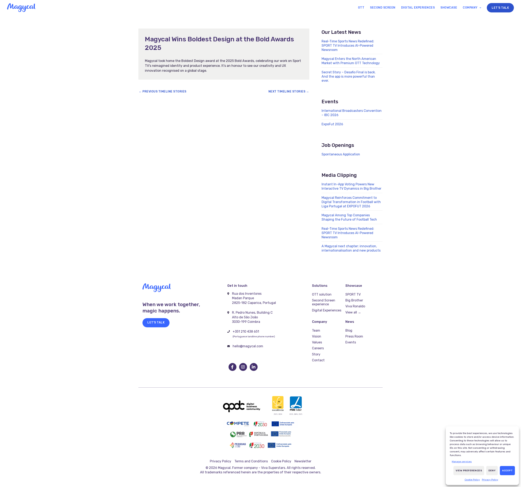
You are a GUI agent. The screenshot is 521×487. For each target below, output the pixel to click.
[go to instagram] (243, 367)
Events (350, 342)
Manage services (462, 461)
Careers (318, 348)
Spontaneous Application (341, 154)
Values (317, 342)
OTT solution (322, 294)
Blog (348, 330)
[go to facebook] (232, 367)
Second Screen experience (323, 302)
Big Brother (354, 300)
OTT (361, 7)
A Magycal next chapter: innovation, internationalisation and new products (351, 248)
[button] (156, 322)
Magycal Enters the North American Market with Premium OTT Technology (351, 61)
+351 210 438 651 (246, 331)
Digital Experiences (418, 7)
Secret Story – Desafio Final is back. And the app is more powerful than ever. (349, 76)
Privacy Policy (490, 479)
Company (470, 7)
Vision (316, 336)
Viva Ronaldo (355, 306)
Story (316, 354)
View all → (353, 312)
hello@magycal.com (248, 346)
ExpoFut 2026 (332, 124)
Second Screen (382, 7)
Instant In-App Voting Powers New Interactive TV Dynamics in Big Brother (351, 186)
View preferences (469, 470)
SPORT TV (353, 294)
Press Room (354, 336)
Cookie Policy (472, 479)
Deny (492, 470)
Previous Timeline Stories (162, 91)
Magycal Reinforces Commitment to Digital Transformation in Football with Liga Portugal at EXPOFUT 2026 (351, 202)
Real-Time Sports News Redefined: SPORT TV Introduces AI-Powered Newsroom (348, 45)
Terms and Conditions (251, 461)
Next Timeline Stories (288, 91)
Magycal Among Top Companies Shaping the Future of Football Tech (349, 217)
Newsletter (302, 461)
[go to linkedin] (253, 367)
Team (316, 330)
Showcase (448, 7)
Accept (507, 470)
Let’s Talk (500, 8)
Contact (318, 360)
